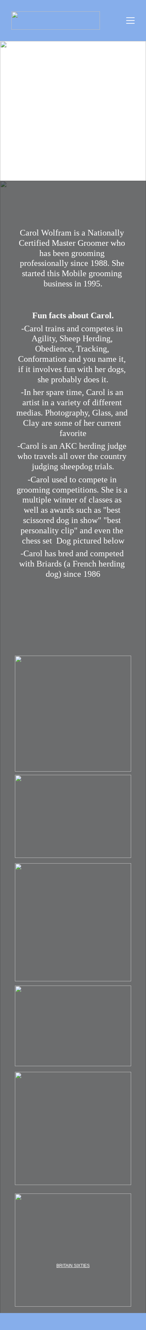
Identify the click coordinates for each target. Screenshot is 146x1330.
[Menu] (130, 20)
